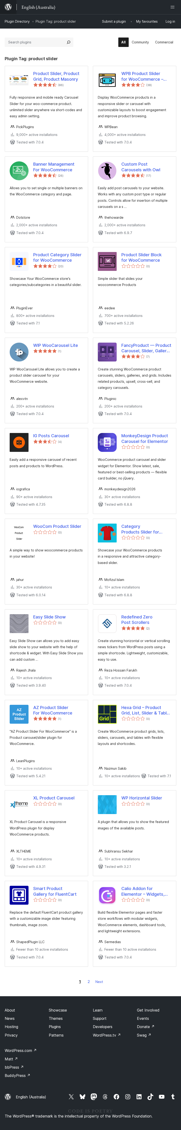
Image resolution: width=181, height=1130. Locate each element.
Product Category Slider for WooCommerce (57, 257)
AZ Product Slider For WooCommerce (52, 710)
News (10, 1018)
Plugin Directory (17, 21)
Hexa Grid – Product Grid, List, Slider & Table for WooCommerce (145, 710)
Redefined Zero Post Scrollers (136, 619)
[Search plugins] (68, 42)
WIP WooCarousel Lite (55, 345)
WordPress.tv (107, 1035)
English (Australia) (31, 1097)
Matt (11, 1059)
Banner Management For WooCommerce (53, 167)
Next (99, 982)
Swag (144, 1035)
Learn (98, 1010)
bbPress (14, 1067)
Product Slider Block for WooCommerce (141, 257)
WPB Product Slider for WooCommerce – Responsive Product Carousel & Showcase (143, 76)
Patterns (56, 1035)
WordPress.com (21, 1050)
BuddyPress (17, 1075)
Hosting (11, 1026)
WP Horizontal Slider (141, 797)
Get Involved (148, 1010)
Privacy (11, 1035)
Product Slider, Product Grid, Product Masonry (56, 76)
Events (143, 1018)
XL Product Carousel (53, 797)
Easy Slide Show (49, 616)
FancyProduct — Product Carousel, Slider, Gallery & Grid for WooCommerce (146, 348)
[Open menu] (173, 7)
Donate (146, 1026)
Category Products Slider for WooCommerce (140, 529)
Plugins (55, 1026)
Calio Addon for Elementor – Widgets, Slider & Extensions (143, 891)
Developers (102, 1026)
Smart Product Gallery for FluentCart (55, 891)
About (10, 1010)
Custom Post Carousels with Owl (140, 167)
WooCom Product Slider (57, 526)
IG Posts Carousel (51, 435)
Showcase (58, 1010)
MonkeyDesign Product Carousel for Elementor (144, 438)
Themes (56, 1018)
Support (100, 1018)
